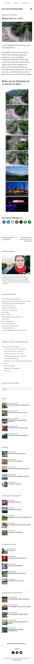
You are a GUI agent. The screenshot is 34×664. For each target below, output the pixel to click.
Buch (5, 363)
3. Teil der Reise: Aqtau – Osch (12, 353)
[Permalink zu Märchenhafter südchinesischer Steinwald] (5, 421)
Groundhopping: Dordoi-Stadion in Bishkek (18, 622)
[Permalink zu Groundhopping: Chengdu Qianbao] (5, 615)
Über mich (7, 3)
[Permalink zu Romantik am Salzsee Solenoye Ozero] (5, 469)
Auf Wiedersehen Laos (8, 328)
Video (5, 370)
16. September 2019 (13, 418)
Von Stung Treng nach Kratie (10, 326)
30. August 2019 (12, 556)
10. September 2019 (13, 433)
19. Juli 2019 (11, 508)
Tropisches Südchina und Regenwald (18, 405)
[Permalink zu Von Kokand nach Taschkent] (5, 581)
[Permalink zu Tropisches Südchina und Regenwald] (5, 405)
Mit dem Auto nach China (9, 346)
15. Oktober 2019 (12, 549)
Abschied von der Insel (8, 305)
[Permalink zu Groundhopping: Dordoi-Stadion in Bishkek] (5, 622)
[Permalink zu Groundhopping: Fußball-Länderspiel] (5, 599)
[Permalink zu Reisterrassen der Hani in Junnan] (5, 413)
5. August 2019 (11, 579)
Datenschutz (26, 3)
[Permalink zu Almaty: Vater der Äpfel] (5, 510)
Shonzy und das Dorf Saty (15, 532)
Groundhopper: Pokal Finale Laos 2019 (19, 606)
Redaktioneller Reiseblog (11, 368)
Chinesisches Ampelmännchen (17, 558)
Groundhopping (8, 366)
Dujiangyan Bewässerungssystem (18, 435)
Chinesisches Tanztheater (15, 565)
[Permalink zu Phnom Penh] (5, 551)
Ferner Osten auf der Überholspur (11, 299)
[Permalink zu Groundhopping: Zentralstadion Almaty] (5, 525)
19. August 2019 (12, 467)
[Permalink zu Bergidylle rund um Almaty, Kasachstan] (5, 518)
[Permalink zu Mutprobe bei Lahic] (17, 41)
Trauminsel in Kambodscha (9, 310)
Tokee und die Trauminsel (9, 308)
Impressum (16, 3)
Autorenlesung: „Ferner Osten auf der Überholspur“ (16, 301)
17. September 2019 (12, 411)
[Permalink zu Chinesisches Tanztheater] (5, 566)
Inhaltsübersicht (16, 659)
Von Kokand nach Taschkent (16, 581)
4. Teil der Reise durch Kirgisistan (13, 356)
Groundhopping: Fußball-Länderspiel (12, 317)
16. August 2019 (12, 620)
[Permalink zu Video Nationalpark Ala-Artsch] (5, 454)
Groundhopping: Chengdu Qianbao (18, 614)
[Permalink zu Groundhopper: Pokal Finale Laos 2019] (5, 607)
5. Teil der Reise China (10, 358)
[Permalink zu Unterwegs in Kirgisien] (5, 484)
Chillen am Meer (6, 314)
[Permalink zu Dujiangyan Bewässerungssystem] (5, 436)
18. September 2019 (13, 403)
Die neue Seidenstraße (12, 9)
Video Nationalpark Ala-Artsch (17, 453)
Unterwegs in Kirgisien (14, 483)
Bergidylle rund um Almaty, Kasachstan (19, 517)
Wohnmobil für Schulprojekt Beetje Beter (13, 303)
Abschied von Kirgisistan (15, 461)
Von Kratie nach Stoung (8, 323)
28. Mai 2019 (13, 15)
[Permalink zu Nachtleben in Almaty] (5, 502)
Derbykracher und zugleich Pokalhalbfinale (16, 630)
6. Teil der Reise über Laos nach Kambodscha (16, 361)
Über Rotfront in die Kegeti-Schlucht (18, 476)
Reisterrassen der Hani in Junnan (17, 412)
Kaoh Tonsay (5, 312)
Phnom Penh (5, 319)
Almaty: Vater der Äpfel (14, 509)
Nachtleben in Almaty (14, 502)
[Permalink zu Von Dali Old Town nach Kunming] (5, 428)
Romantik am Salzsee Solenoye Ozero (19, 468)
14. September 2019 (12, 426)
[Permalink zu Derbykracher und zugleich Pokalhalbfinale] (5, 630)
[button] (4, 222)
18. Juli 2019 (11, 530)
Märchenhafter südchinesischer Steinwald (17, 420)
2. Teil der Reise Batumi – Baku (12, 351)
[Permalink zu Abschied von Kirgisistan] (5, 461)
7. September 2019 (12, 612)
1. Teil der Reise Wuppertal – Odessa (14, 349)
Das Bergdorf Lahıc (8, 238)
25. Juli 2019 (11, 500)
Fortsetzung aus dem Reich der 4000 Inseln (14, 330)
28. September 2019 (13, 605)
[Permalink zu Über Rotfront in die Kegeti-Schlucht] (5, 477)
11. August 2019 (12, 627)
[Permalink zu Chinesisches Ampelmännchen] (5, 558)
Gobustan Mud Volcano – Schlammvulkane (26, 239)
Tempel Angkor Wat (7, 321)
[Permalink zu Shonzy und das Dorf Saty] (5, 533)
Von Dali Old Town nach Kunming (17, 427)
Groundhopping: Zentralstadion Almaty (19, 524)
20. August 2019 (12, 452)
